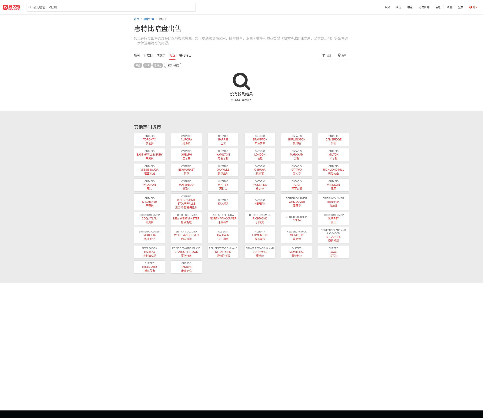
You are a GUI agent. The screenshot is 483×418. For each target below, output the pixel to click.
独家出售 (149, 19)
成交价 (161, 55)
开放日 (148, 55)
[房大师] (11, 7)
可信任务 (424, 7)
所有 (137, 55)
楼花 (410, 7)
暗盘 (172, 55)
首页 (136, 19)
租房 (398, 7)
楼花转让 (185, 55)
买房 (387, 7)
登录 (460, 7)
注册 (449, 7)
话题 (438, 7)
